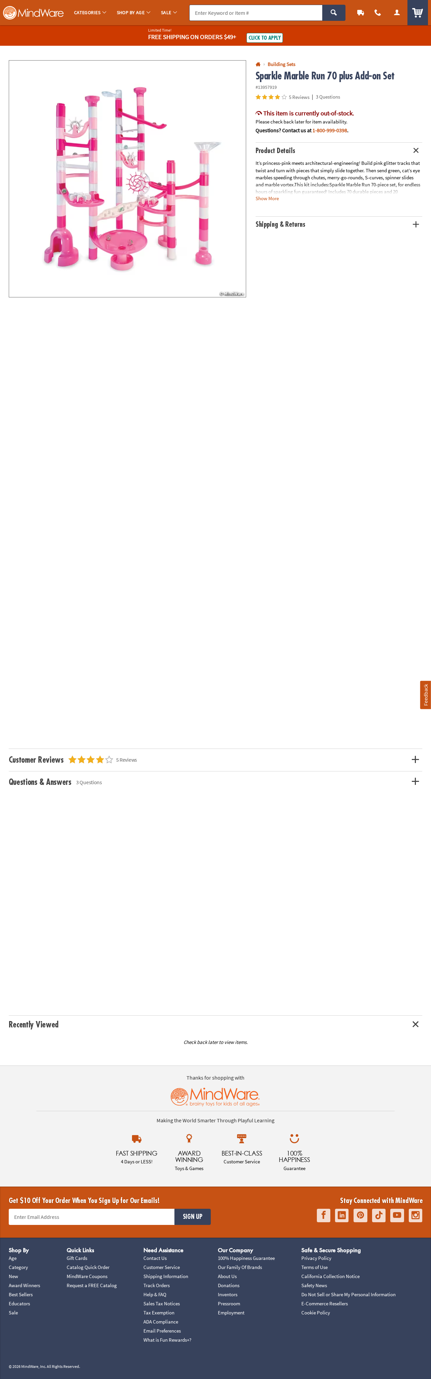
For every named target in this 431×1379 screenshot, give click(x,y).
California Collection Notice (330, 1276)
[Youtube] (397, 1215)
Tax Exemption (158, 1312)
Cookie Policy (315, 1312)
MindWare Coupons (87, 1276)
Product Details (275, 150)
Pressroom (229, 1303)
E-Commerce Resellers (324, 1303)
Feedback (425, 695)
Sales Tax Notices (161, 1303)
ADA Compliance (160, 1321)
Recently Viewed (34, 1025)
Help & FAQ (154, 1294)
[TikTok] (379, 1215)
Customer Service (161, 1267)
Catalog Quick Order (88, 1267)
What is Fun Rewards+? (167, 1340)
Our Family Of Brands (240, 1267)
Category (18, 1267)
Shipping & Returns (280, 224)
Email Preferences (162, 1331)
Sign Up (192, 1217)
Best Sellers (21, 1294)
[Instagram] (415, 1215)
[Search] (333, 13)
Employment (231, 1312)
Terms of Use (314, 1267)
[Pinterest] (360, 1215)
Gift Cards (77, 1258)
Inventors (227, 1294)
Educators (19, 1303)
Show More (267, 198)
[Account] (396, 12)
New (13, 1276)
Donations (228, 1285)
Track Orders (156, 1285)
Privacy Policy (316, 1258)
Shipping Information (165, 1276)
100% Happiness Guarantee (246, 1258)
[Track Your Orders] (360, 12)
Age (12, 1258)
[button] (127, 179)
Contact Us (155, 1258)
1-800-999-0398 (329, 130)
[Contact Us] (378, 12)
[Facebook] (323, 1215)
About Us (227, 1276)
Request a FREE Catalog (92, 1285)
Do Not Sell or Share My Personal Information (348, 1294)
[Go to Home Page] (258, 64)
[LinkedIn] (342, 1215)
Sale (13, 1312)
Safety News (314, 1285)
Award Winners (24, 1285)
